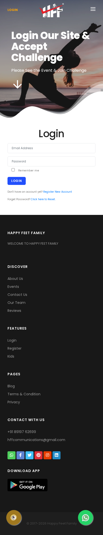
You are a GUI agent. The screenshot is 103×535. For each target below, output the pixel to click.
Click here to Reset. (43, 199)
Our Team (17, 302)
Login (13, 10)
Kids (11, 356)
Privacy (14, 402)
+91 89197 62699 (22, 431)
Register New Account (57, 192)
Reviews (14, 310)
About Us (15, 278)
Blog (11, 386)
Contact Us (17, 294)
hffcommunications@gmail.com (36, 439)
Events (13, 286)
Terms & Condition (24, 394)
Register (15, 348)
